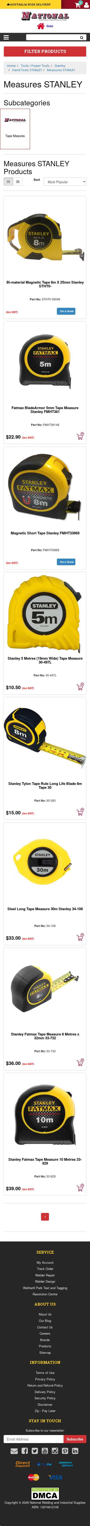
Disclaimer (45, 1404)
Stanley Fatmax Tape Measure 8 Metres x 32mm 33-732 (45, 1035)
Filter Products (45, 51)
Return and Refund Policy (45, 1385)
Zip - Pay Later (45, 1410)
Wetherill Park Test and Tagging (45, 1288)
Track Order (45, 1268)
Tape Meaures (15, 135)
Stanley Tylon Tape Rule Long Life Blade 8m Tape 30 (45, 785)
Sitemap (45, 1352)
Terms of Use (45, 1372)
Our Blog (45, 1320)
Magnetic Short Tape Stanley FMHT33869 (45, 533)
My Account (45, 1262)
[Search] (81, 37)
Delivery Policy (45, 1391)
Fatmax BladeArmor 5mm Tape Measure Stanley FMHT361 (45, 409)
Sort (37, 179)
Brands (45, 1339)
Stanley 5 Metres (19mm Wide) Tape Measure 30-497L (45, 660)
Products (45, 1346)
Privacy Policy (45, 1379)
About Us (45, 1314)
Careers (45, 1333)
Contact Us (45, 1327)
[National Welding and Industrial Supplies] (45, 16)
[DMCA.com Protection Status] (45, 1493)
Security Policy (45, 1398)
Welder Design (45, 1281)
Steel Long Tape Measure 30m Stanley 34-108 (45, 908)
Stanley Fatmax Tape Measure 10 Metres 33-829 (45, 1161)
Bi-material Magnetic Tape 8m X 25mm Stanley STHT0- (45, 284)
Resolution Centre (45, 1294)
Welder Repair (45, 1275)
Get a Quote (67, 311)
